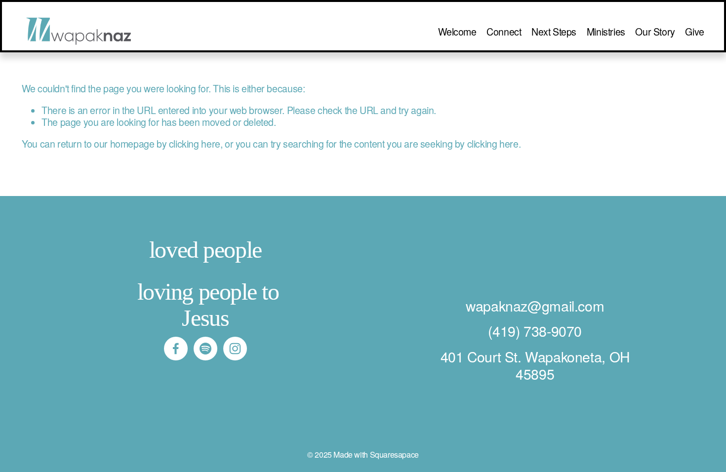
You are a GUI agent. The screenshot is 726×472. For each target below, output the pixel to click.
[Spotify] (205, 348)
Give (694, 32)
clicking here (194, 144)
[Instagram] (235, 348)
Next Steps (553, 32)
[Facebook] (176, 348)
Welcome (457, 32)
